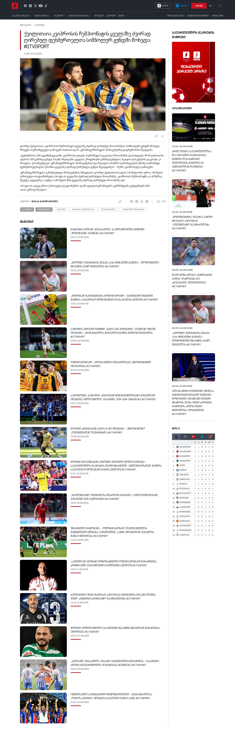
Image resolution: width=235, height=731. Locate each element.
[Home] (15, 6)
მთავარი (25, 25)
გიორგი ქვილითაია (83, 210)
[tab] (176, 437)
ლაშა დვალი (108, 210)
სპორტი (39, 25)
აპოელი (61, 210)
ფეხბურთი (44, 210)
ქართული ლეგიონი (133, 210)
